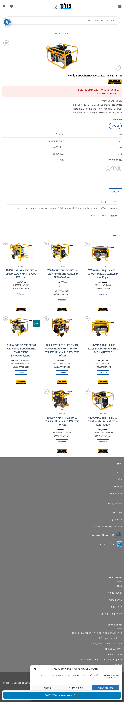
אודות (119, 472)
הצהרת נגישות (115, 599)
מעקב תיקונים (115, 493)
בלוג (120, 479)
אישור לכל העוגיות (106, 687)
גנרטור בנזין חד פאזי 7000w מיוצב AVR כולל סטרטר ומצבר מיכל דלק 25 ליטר (103, 348)
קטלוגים (118, 486)
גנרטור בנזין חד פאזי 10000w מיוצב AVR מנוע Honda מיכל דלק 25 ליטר (62, 421)
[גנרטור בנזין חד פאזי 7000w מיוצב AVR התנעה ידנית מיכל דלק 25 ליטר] (103, 252)
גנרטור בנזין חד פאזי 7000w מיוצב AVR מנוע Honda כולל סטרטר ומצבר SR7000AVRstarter (21, 350)
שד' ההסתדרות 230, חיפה (103, 643)
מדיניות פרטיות (115, 592)
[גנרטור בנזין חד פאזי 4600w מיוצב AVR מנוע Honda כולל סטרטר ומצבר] (103, 399)
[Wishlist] (11, 6)
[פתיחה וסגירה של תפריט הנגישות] (6, 22)
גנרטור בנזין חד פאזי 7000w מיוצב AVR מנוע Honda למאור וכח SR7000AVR (62, 273)
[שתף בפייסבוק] (113, 168)
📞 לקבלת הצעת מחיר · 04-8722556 (62, 695)
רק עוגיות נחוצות (76, 687)
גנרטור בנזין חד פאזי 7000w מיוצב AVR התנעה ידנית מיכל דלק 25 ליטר (103, 273)
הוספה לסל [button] (103, 294)
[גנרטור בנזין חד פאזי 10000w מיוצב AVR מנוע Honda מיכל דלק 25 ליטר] (62, 399)
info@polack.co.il (108, 638)
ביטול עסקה (116, 519)
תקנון (119, 585)
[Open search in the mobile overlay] (62, 20)
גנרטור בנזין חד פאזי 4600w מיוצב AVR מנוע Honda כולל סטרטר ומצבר (103, 421)
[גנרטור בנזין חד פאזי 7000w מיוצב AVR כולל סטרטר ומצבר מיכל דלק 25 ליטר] (103, 327)
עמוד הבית (67, 33)
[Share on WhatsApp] (118, 168)
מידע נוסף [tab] (115, 191)
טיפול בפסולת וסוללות (111, 613)
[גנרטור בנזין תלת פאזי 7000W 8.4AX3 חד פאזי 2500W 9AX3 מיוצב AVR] (21, 252)
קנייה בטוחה (116, 606)
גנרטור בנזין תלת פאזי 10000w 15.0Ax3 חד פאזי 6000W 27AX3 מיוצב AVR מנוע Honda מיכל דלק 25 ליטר (62, 350)
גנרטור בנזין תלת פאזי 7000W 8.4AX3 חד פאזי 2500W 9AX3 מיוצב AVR (21, 273)
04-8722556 (100, 93)
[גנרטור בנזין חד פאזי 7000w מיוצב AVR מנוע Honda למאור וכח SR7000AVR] (62, 252)
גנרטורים (56, 33)
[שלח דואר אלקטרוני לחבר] (108, 168)
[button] (34, 668)
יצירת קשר (117, 512)
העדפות (47, 687)
